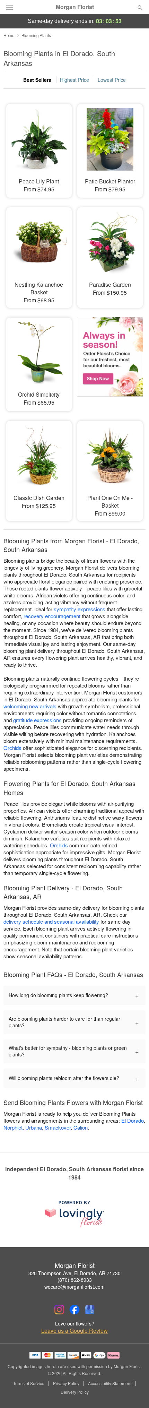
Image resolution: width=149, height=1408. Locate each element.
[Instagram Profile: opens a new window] (59, 1309)
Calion (80, 1127)
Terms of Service (28, 1383)
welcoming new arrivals (29, 706)
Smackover (58, 1127)
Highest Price (74, 79)
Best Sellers (37, 79)
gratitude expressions (37, 720)
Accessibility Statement (109, 1383)
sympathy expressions (79, 609)
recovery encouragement (52, 616)
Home (9, 35)
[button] (134, 1392)
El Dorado (132, 1120)
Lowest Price (112, 79)
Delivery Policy (75, 1392)
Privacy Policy (66, 1383)
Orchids (12, 747)
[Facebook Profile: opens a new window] (74, 1309)
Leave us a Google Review (74, 1330)
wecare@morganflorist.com (74, 1286)
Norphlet (13, 1127)
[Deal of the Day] (110, 359)
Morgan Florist (75, 7)
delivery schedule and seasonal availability (51, 921)
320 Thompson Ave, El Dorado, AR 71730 (74, 1273)
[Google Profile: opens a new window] (90, 1309)
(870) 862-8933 (75, 1279)
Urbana (33, 1127)
